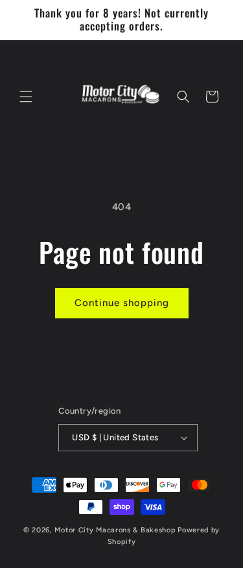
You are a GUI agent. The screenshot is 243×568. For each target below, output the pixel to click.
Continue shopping (122, 303)
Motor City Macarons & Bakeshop (115, 530)
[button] (26, 96)
